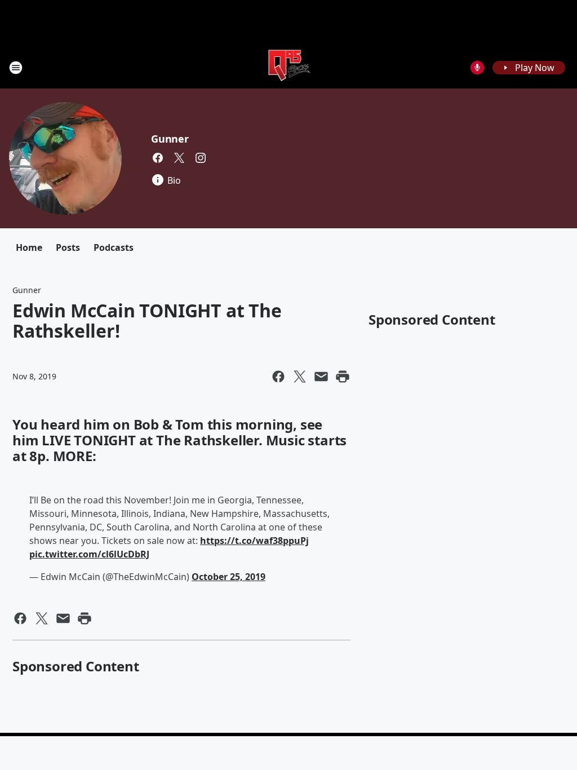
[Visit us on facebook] (158, 158)
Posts (68, 247)
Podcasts (114, 247)
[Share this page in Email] (321, 376)
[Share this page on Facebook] (278, 376)
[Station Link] (288, 67)
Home (29, 247)
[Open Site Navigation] (16, 67)
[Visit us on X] (179, 158)
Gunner (170, 138)
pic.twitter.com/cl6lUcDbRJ (89, 554)
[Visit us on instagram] (200, 158)
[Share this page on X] (300, 376)
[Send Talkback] (477, 67)
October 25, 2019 (228, 576)
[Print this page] (342, 376)
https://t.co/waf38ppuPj (254, 540)
